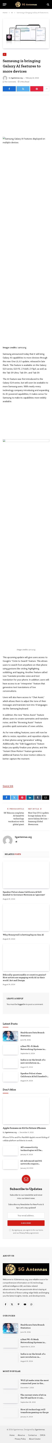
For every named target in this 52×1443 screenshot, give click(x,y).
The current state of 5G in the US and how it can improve (33, 1398)
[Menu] (4, 4)
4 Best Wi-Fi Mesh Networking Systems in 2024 (33, 1049)
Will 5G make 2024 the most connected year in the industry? (35, 1383)
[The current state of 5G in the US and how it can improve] (10, 1398)
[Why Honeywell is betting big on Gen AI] (26, 917)
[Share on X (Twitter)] (23, 88)
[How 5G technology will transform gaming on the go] (10, 1413)
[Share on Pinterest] (36, 88)
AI (4, 54)
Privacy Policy (24, 1233)
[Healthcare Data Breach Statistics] (10, 1036)
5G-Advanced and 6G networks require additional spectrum (31, 1164)
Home (12, 1435)
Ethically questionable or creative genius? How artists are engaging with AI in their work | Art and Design (24, 977)
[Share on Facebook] (9, 88)
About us (21, 1435)
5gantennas (40, 1429)
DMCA (42, 1435)
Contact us (32, 1435)
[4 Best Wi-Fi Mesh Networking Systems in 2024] (10, 1050)
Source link (8, 786)
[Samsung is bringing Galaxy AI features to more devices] (26, 33)
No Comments (10, 82)
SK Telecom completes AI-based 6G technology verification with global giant (14, 819)
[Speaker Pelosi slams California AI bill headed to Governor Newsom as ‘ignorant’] (26, 874)
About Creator (34, 1439)
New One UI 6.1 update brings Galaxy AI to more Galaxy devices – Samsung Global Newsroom (38, 819)
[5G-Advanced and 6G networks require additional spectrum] (10, 1164)
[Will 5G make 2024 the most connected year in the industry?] (10, 1384)
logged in (22, 1004)
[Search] (47, 4)
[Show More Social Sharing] (46, 88)
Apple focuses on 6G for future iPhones (24, 1128)
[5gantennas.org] (26, 4)
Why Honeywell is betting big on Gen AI (23, 935)
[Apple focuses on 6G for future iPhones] (26, 1110)
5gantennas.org (16, 78)
